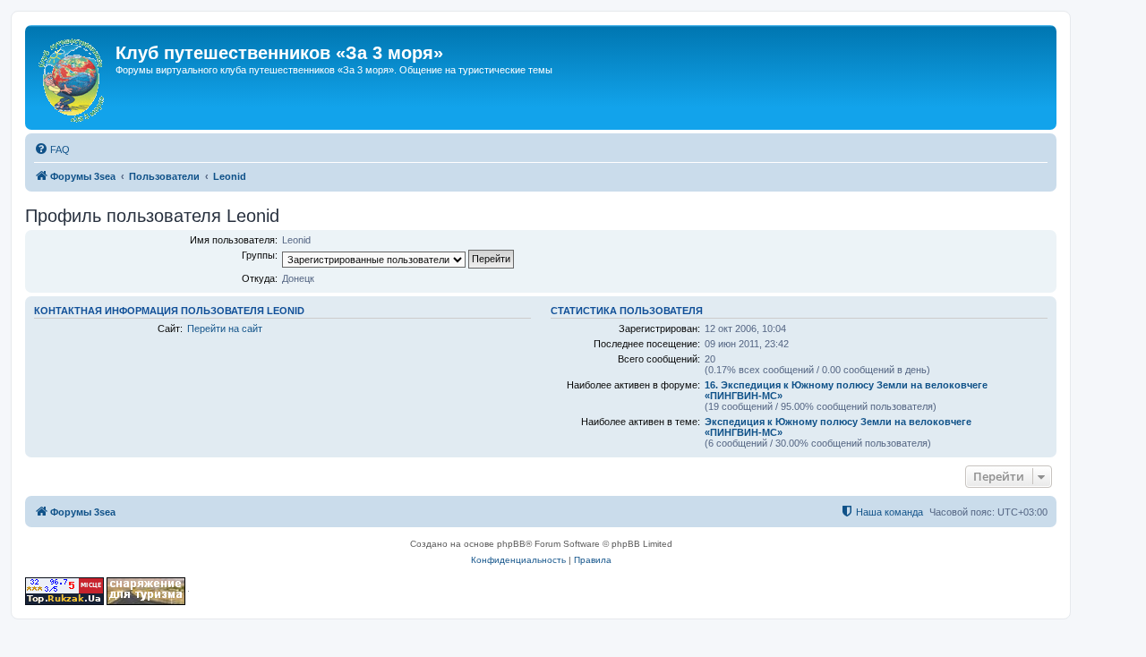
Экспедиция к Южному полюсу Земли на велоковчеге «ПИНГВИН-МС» (838, 427)
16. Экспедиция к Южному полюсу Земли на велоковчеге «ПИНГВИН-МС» (846, 390)
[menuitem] (52, 149)
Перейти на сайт (224, 328)
